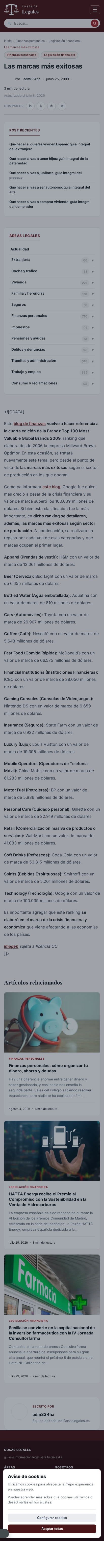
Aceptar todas (52, 1529)
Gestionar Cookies (4, 1533)
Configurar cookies (52, 1518)
